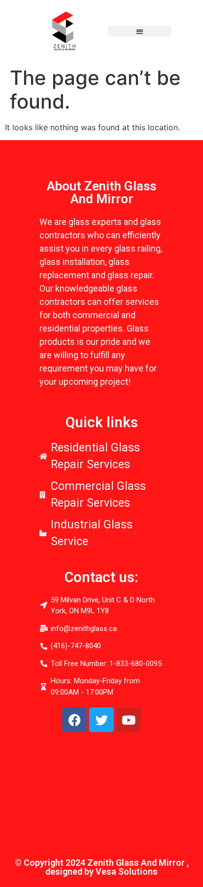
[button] (139, 31)
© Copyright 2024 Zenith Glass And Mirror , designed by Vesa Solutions (102, 867)
